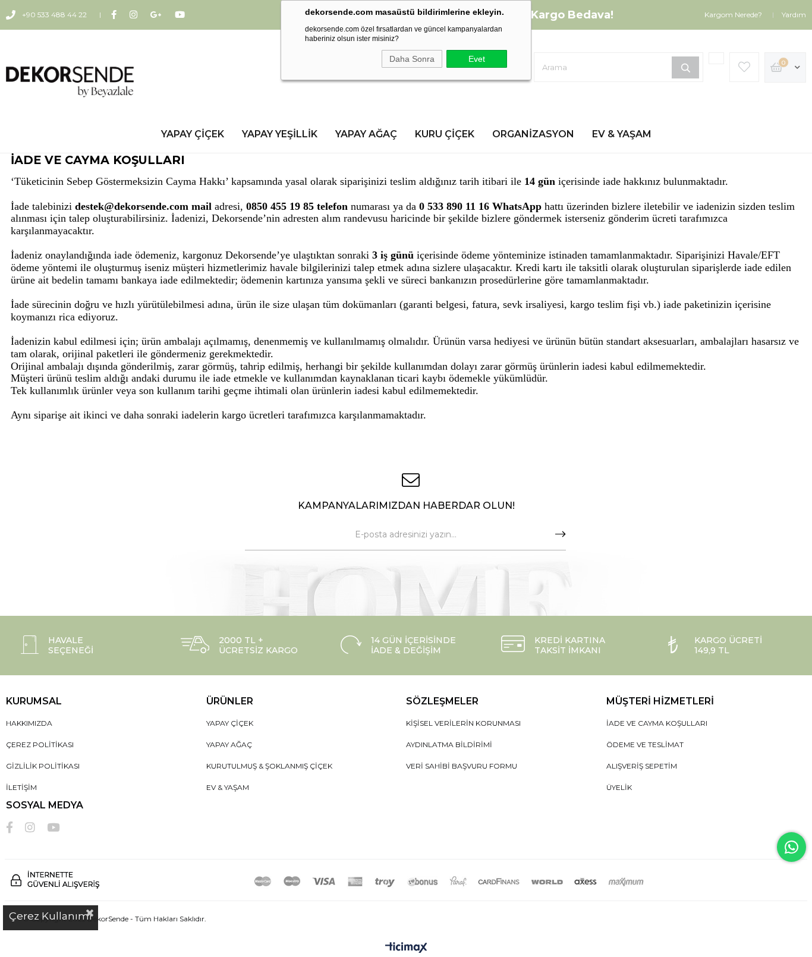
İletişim (21, 787)
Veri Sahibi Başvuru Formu (461, 765)
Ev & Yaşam (622, 134)
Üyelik (619, 787)
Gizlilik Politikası (43, 765)
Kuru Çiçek (444, 134)
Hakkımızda (29, 723)
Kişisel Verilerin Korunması (463, 723)
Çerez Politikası (40, 744)
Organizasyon (533, 134)
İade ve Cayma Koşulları (656, 723)
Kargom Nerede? (733, 14)
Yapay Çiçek (192, 134)
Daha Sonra (412, 59)
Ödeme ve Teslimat (645, 744)
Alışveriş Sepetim (641, 765)
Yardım (794, 14)
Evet (476, 59)
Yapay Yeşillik (279, 134)
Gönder (560, 534)
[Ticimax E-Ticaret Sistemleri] (406, 948)
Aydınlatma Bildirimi (449, 744)
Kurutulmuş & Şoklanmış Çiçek (269, 765)
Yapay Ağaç (366, 134)
